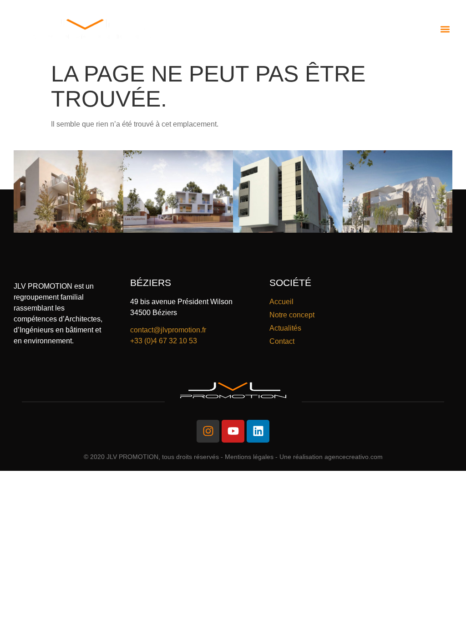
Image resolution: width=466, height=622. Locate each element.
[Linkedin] (258, 431)
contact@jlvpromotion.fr (168, 330)
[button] (444, 28)
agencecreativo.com (353, 456)
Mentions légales (249, 456)
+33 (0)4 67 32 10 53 (163, 341)
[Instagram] (208, 431)
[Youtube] (233, 431)
